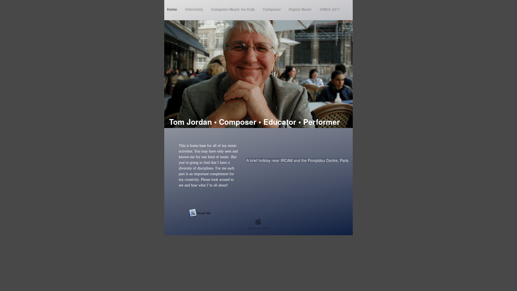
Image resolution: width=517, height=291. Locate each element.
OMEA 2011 (330, 9)
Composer (272, 9)
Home (172, 9)
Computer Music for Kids (233, 9)
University (194, 9)
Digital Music (301, 9)
